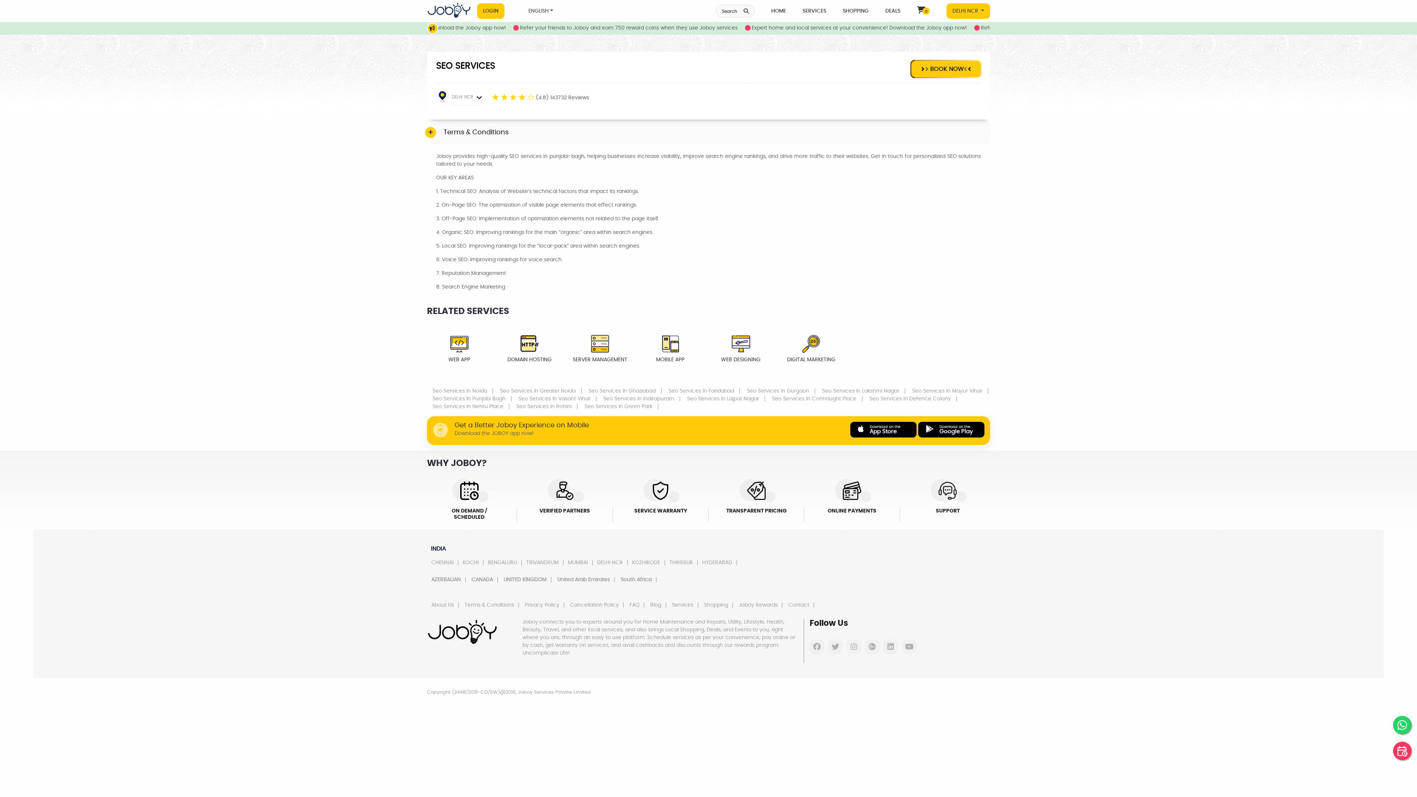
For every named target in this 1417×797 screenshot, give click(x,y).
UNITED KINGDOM (525, 579)
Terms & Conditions (489, 605)
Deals (892, 11)
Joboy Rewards (758, 605)
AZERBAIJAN (446, 579)
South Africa (636, 579)
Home (778, 11)
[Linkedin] (890, 646)
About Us (442, 605)
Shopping (856, 11)
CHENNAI (442, 562)
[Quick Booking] (1402, 751)
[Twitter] (835, 646)
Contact (798, 605)
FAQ (634, 605)
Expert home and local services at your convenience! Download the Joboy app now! (827, 28)
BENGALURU (502, 562)
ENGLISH (538, 11)
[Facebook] (817, 646)
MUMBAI (578, 562)
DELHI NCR (966, 11)
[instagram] (854, 646)
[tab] (710, 132)
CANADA (482, 579)
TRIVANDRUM (542, 562)
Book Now (946, 69)
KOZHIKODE (646, 562)
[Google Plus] (872, 646)
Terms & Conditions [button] (476, 132)
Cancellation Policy (594, 605)
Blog (655, 605)
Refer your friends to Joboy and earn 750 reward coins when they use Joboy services (597, 28)
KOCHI (471, 562)
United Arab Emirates (583, 579)
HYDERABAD (717, 562)
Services (814, 11)
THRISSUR (681, 562)
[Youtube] (909, 646)
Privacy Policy (542, 605)
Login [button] (491, 11)
